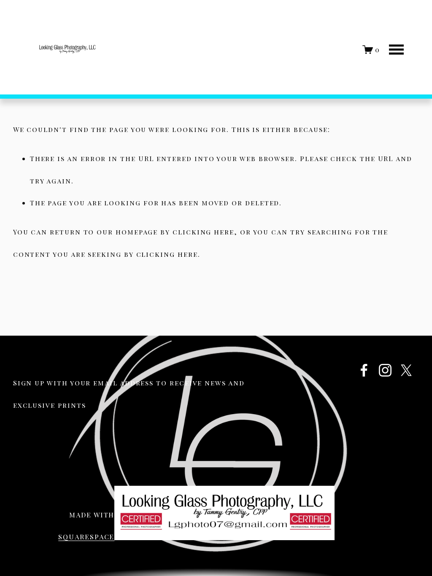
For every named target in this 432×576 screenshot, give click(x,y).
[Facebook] (364, 370)
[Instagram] (385, 370)
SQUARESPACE (86, 536)
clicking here (203, 231)
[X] (406, 370)
